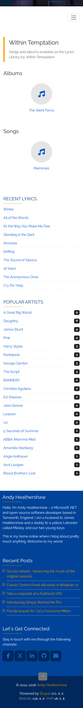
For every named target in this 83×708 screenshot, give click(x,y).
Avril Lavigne (13, 465)
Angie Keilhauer (15, 456)
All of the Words (16, 218)
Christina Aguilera (17, 389)
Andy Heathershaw (30, 17)
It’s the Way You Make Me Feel (26, 226)
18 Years (9, 269)
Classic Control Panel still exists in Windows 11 (42, 585)
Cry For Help (13, 285)
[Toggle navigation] (74, 17)
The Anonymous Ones (21, 277)
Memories (41, 168)
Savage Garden (15, 363)
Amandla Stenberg (18, 448)
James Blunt (13, 329)
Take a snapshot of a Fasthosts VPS (34, 594)
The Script (11, 372)
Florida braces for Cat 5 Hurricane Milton (38, 611)
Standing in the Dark (18, 235)
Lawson (9, 414)
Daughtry (10, 321)
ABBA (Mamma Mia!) (19, 439)
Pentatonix (11, 355)
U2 (5, 423)
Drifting (8, 252)
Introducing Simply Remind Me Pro (34, 602)
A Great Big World (17, 313)
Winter (8, 209)
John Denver (13, 406)
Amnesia (10, 243)
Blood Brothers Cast (19, 473)
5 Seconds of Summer (21, 431)
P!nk (6, 338)
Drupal (45, 694)
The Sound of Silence (20, 260)
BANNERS (11, 380)
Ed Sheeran (12, 397)
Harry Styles (13, 346)
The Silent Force (41, 110)
